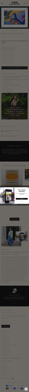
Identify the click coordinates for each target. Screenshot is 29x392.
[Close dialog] (28, 188)
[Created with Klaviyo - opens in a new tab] (14, 204)
